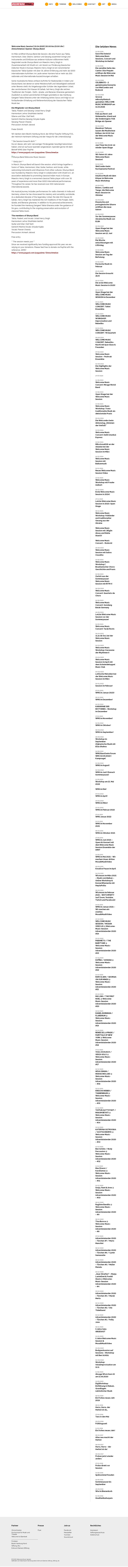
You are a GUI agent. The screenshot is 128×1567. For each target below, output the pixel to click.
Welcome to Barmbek (19, 1537)
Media (114, 4)
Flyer (39, 1530)
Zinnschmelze (16, 1530)
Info (51, 4)
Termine (62, 4)
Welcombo (77, 4)
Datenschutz (94, 1535)
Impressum (94, 1530)
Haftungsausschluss (97, 1532)
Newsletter (68, 1532)
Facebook (67, 1530)
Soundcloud (68, 1537)
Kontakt (92, 4)
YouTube (67, 1535)
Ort (103, 4)
